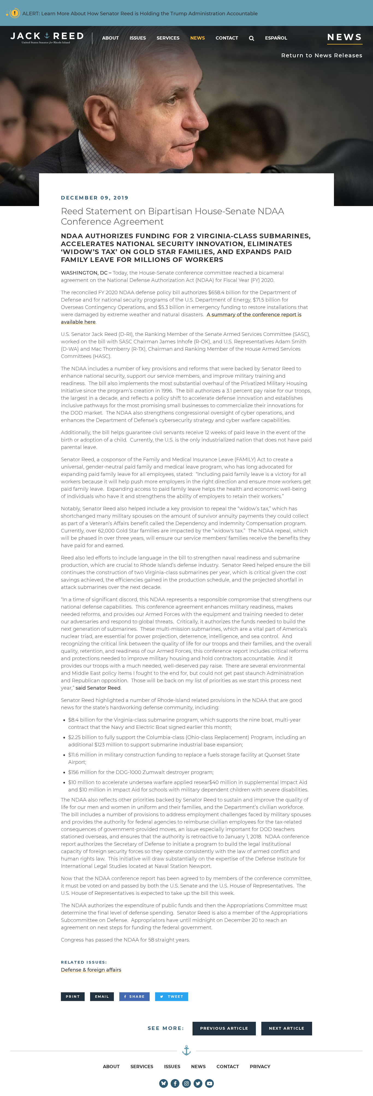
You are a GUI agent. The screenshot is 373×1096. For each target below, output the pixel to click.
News (197, 38)
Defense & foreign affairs (91, 970)
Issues (138, 38)
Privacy (260, 1066)
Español (276, 38)
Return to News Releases (322, 55)
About (110, 38)
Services (168, 38)
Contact (227, 38)
